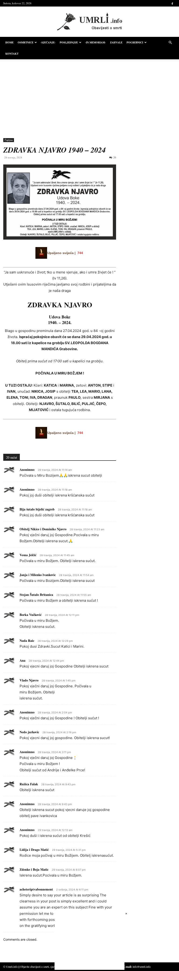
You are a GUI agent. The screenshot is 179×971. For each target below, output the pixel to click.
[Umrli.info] (89, 22)
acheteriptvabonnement (36, 889)
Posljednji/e (69, 42)
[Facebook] (172, 3)
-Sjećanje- (48, 42)
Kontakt (11, 54)
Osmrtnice (25, 42)
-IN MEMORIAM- (95, 42)
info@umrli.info (142, 966)
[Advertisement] (89, 95)
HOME (9, 42)
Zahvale (116, 42)
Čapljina (9, 140)
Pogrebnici (135, 42)
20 (114, 157)
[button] (170, 42)
